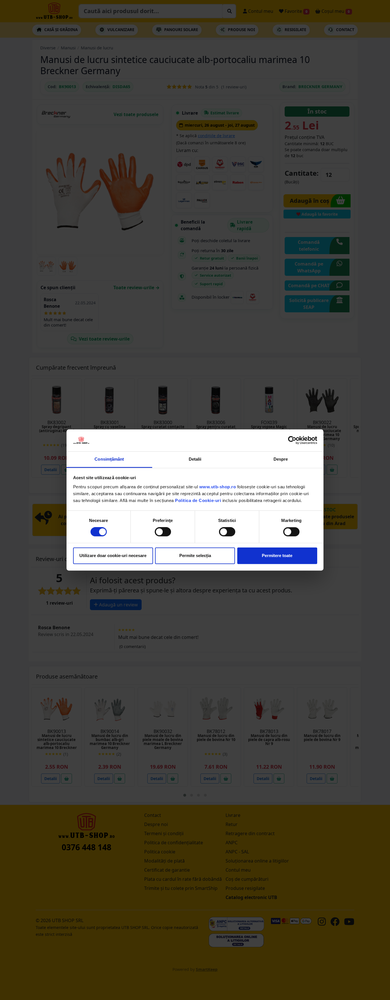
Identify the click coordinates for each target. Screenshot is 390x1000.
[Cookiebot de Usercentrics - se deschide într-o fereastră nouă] (292, 440)
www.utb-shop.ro (217, 486)
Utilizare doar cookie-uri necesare (112, 555)
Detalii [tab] (195, 459)
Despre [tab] (281, 459)
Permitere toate (277, 555)
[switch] (163, 532)
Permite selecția (195, 555)
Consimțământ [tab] (109, 459)
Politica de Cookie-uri (198, 500)
